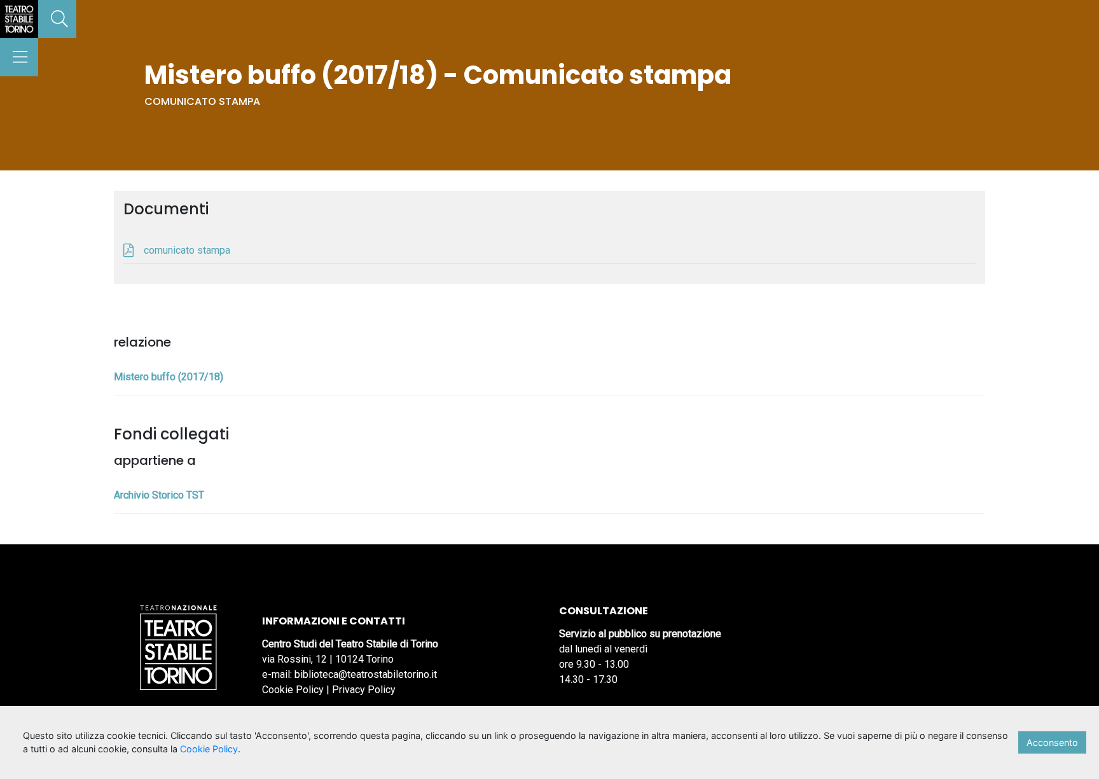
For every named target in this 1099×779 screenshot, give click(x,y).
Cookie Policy (293, 690)
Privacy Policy (364, 690)
